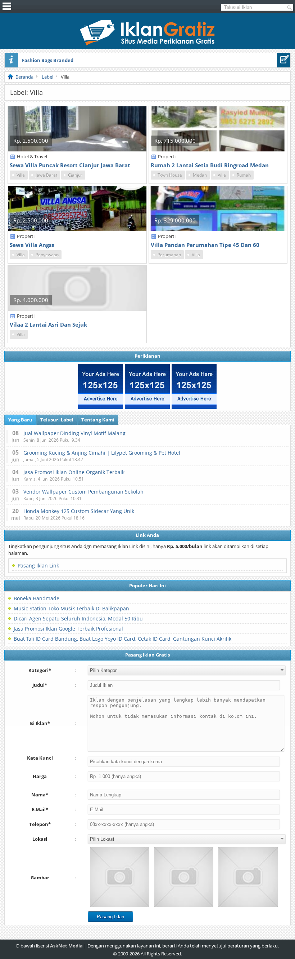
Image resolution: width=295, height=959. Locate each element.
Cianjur (75, 175)
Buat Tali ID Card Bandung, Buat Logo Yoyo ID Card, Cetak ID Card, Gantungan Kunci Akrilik (122, 638)
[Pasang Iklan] (283, 60)
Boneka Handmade (36, 598)
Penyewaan (47, 255)
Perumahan (169, 255)
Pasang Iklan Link (38, 565)
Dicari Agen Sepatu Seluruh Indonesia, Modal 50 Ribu (78, 618)
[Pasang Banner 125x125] (100, 386)
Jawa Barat (46, 175)
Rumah (244, 175)
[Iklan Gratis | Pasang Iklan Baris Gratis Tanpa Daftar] (147, 43)
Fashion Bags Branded (47, 60)
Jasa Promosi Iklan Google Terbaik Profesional (68, 628)
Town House (170, 175)
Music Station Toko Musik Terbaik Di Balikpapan (71, 608)
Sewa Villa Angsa (32, 244)
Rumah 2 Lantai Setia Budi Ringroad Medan (210, 165)
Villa (21, 175)
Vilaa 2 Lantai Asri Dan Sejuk (48, 324)
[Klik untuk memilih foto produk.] (119, 877)
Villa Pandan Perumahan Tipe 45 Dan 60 (205, 244)
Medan (200, 175)
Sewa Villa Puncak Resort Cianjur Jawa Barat (70, 165)
